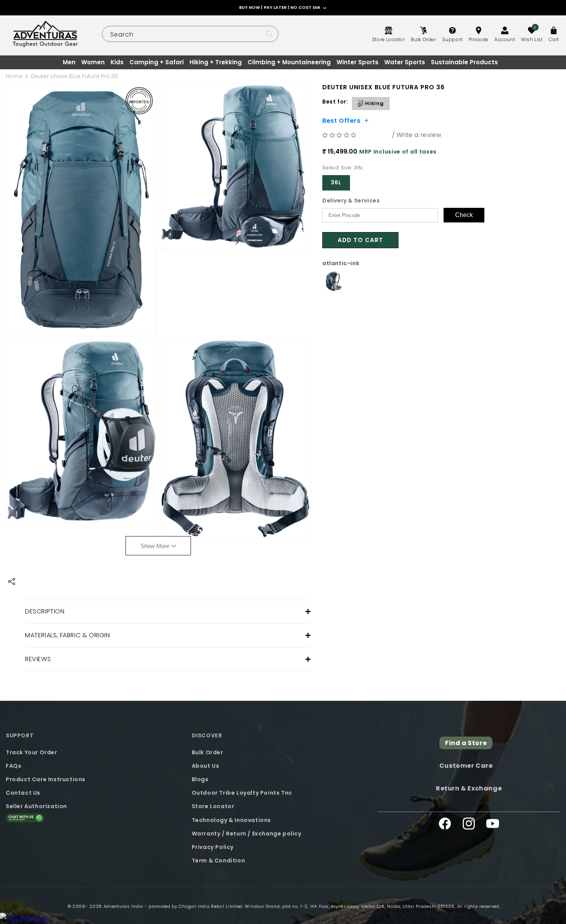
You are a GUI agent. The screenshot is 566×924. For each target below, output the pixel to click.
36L (336, 182)
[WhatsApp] (23, 918)
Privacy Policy (213, 846)
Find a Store (466, 743)
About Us (205, 765)
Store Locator (213, 806)
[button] (340, 134)
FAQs (13, 765)
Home (14, 76)
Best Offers (341, 120)
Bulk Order (207, 752)
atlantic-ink (340, 263)
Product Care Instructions (45, 779)
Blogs (200, 779)
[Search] (269, 34)
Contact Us (23, 792)
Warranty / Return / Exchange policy (246, 833)
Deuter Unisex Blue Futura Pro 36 (74, 76)
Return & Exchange (469, 788)
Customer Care (466, 765)
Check (464, 215)
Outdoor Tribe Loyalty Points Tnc (242, 792)
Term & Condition (218, 860)
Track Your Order (31, 752)
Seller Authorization (36, 806)
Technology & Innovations (231, 820)
